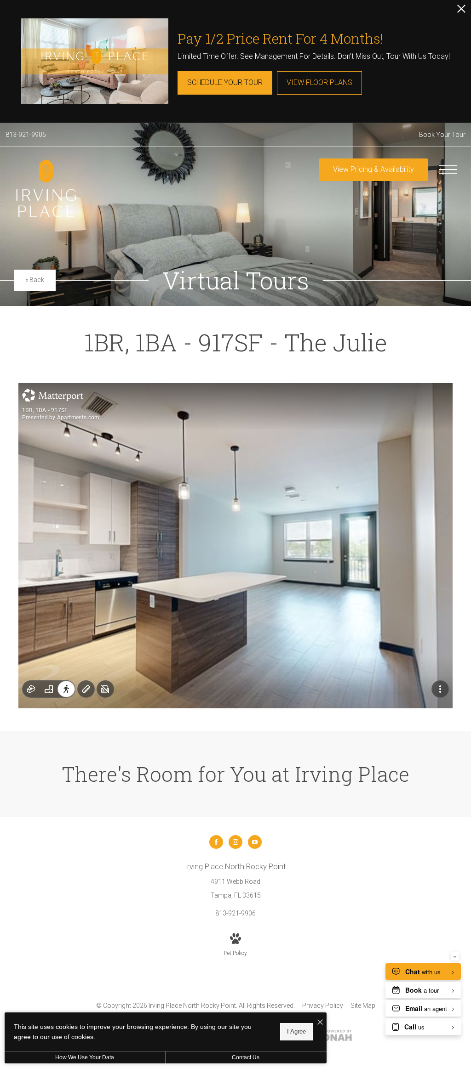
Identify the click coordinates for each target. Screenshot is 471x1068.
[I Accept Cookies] (320, 1022)
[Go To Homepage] (46, 189)
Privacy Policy (322, 1005)
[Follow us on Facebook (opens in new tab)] (216, 842)
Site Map (362, 1005)
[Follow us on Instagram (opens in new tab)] (235, 842)
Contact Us (245, 1057)
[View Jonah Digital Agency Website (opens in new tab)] (334, 1037)
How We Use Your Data (84, 1057)
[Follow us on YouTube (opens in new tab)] (255, 842)
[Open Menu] (448, 169)
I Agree (296, 1031)
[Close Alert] (461, 11)
